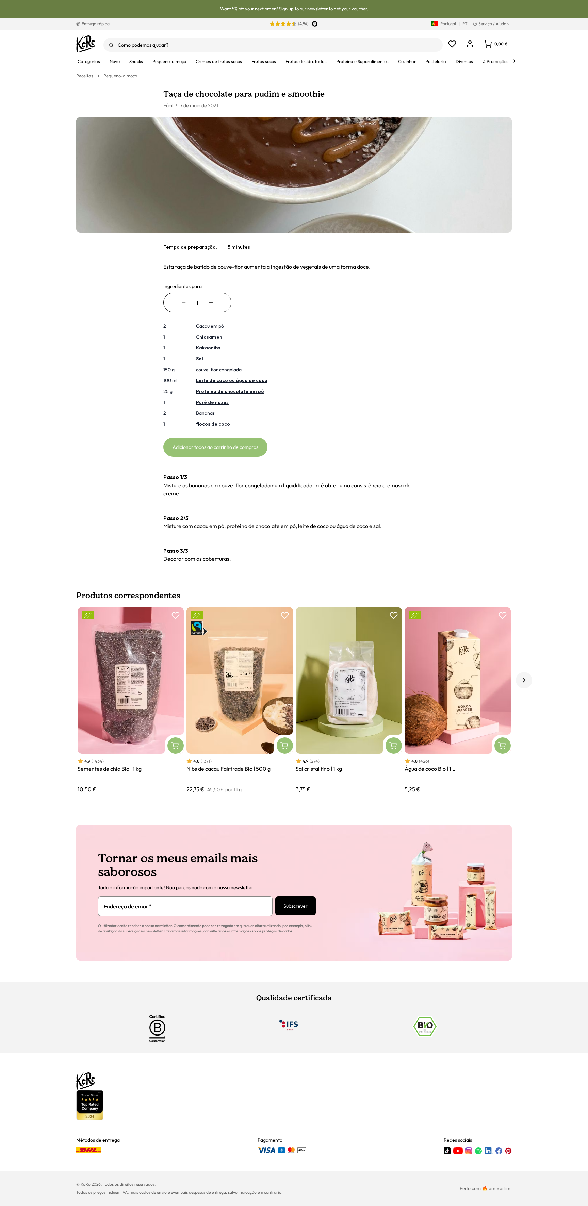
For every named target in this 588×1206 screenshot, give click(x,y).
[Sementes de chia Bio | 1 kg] (131, 700)
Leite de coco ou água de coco (231, 380)
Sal (199, 359)
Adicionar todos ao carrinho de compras (215, 447)
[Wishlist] (452, 43)
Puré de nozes (212, 402)
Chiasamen (209, 337)
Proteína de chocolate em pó (230, 391)
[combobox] (273, 45)
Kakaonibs (208, 348)
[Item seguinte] (524, 680)
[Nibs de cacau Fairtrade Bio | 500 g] (239, 700)
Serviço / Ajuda (492, 23)
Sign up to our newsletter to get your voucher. (323, 8)
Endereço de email (127, 906)
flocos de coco (213, 424)
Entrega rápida (96, 23)
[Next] (514, 61)
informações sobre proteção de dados (261, 931)
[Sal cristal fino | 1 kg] (349, 700)
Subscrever (295, 906)
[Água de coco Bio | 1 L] (458, 700)
